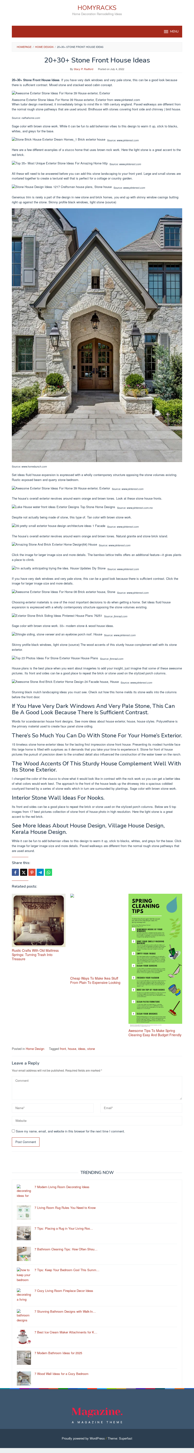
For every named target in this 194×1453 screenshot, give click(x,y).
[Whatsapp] (48, 872)
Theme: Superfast (120, 1438)
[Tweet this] (23, 872)
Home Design (35, 1048)
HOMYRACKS (97, 8)
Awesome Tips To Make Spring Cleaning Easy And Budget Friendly (154, 1032)
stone (91, 1048)
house (72, 1048)
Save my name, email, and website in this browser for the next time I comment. (70, 1131)
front (63, 1048)
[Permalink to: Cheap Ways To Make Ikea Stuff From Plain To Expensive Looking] (97, 934)
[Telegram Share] (40, 872)
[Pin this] (31, 872)
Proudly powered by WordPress (83, 1438)
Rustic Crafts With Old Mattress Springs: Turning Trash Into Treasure (35, 954)
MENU (174, 31)
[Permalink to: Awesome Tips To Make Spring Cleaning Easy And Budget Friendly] (155, 960)
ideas (81, 1048)
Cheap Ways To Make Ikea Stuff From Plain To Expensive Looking (95, 980)
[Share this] (15, 872)
